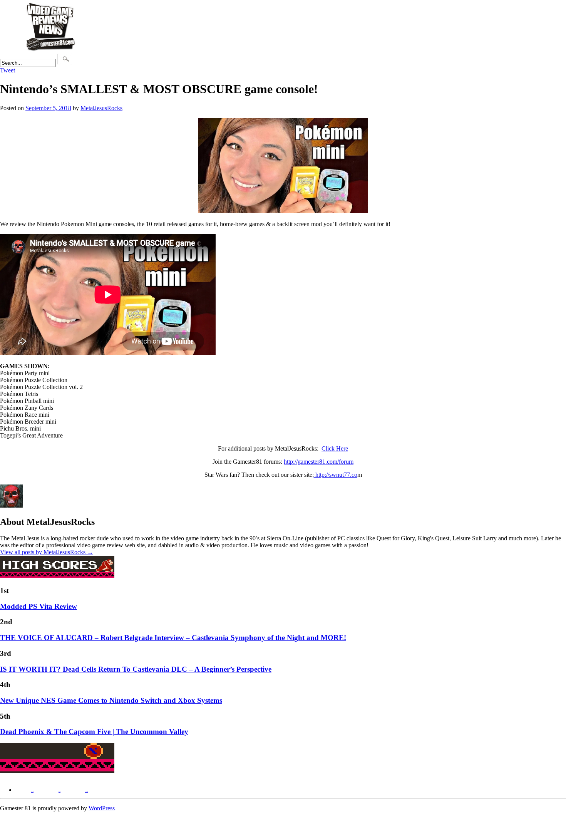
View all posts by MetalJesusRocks (46, 552)
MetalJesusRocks (101, 108)
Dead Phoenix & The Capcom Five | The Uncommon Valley (94, 731)
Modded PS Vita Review (38, 606)
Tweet (7, 70)
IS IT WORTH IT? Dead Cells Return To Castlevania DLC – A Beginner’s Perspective (135, 669)
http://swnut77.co (335, 474)
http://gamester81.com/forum (318, 461)
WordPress (102, 808)
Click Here (335, 448)
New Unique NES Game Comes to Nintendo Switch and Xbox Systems (111, 700)
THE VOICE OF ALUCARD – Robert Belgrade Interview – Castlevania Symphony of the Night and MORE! (173, 638)
